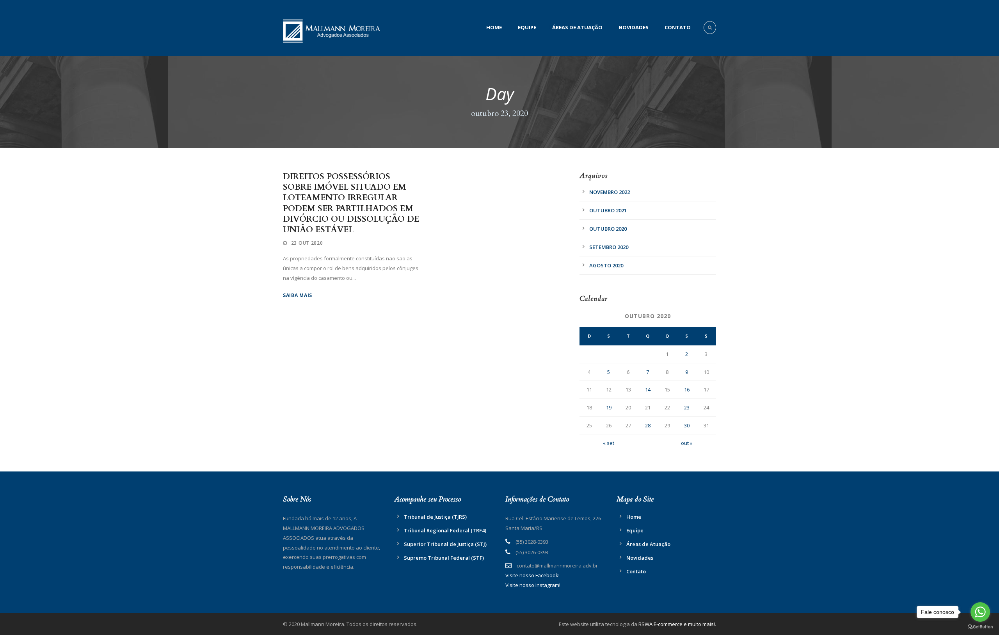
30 (687, 425)
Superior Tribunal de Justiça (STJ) (445, 544)
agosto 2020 (606, 265)
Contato (678, 27)
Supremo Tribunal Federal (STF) (444, 557)
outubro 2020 (608, 228)
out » (686, 442)
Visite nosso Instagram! (532, 585)
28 (648, 425)
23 (687, 407)
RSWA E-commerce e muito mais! (676, 624)
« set (608, 442)
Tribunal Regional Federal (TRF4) (445, 530)
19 (608, 407)
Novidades (634, 27)
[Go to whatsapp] (980, 612)
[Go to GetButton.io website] (980, 627)
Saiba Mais (297, 295)
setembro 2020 (608, 247)
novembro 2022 (609, 192)
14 (648, 389)
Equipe (527, 27)
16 (687, 389)
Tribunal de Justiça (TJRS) (435, 516)
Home (494, 27)
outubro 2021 (608, 210)
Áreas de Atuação (577, 27)
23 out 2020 (307, 243)
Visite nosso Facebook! (532, 575)
